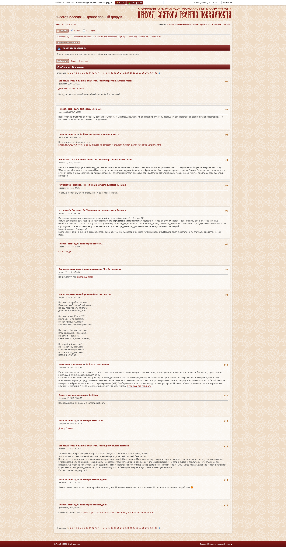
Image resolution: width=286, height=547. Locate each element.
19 (115, 73)
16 (106, 73)
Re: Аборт (93, 395)
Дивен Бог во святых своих (71, 88)
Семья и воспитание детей (73, 395)
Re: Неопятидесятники (97, 364)
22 (124, 73)
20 (118, 73)
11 (90, 73)
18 (112, 73)
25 (134, 73)
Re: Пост (108, 294)
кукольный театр (85, 277)
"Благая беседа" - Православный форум (88, 17)
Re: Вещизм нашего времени (114, 445)
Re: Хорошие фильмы (91, 109)
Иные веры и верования (71, 364)
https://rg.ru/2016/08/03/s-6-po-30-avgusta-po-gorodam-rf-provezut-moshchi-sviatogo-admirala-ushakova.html (109, 144)
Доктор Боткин (65, 428)
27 (140, 73)
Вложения (83, 61)
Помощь (203, 544)
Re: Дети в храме (112, 269)
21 (121, 73)
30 (149, 73)
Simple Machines (74, 544)
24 (131, 73)
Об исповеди (64, 251)
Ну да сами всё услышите (139, 386)
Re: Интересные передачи (93, 479)
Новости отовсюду (68, 109)
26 (137, 73)
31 (152, 73)
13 (96, 73)
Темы (73, 61)
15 (102, 73)
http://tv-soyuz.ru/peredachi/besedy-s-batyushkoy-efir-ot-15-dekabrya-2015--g (117, 512)
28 (143, 73)
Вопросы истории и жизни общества (78, 80)
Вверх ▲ (229, 544)
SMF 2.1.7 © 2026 (60, 544)
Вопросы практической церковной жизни (80, 269)
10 (87, 73)
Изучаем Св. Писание (70, 185)
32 (156, 73)
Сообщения (62, 61)
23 (127, 73)
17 (109, 73)
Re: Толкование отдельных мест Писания (104, 185)
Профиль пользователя (68, 42)
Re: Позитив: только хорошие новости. (100, 134)
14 (99, 73)
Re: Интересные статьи (91, 243)
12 (93, 73)
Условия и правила (216, 544)
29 (146, 73)
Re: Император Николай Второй (115, 80)
